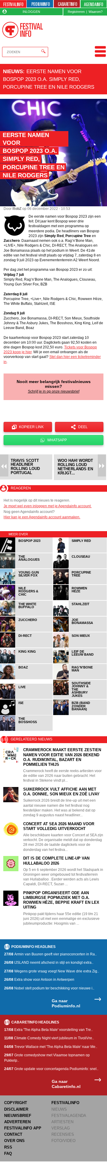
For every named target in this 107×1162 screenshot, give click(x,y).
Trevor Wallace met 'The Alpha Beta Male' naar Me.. (50, 1047)
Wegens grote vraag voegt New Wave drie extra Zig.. (51, 971)
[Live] (26, 698)
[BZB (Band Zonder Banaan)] (79, 714)
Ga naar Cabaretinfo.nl (66, 1084)
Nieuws (13, 71)
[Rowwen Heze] (79, 599)
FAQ (8, 1153)
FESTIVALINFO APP (22, 1128)
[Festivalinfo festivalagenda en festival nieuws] (13, 4)
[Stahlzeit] (79, 615)
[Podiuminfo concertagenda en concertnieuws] (40, 4)
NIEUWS (59, 1109)
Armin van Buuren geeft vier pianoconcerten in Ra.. (50, 954)
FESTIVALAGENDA (68, 1115)
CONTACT (13, 1134)
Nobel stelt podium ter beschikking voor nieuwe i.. (49, 988)
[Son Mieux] (79, 646)
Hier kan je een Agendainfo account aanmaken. (42, 517)
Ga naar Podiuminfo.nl (66, 1003)
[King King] (26, 662)
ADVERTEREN (17, 1122)
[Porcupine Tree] (79, 583)
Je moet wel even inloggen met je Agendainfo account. (48, 506)
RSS (8, 1147)
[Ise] (26, 714)
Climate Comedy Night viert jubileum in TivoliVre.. (49, 1038)
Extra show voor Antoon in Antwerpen (39, 979)
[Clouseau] (79, 567)
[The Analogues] (26, 567)
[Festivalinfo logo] (22, 30)
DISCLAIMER (16, 1109)
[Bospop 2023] (26, 551)
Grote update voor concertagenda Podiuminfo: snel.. (51, 1069)
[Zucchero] (26, 630)
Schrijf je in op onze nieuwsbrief (53, 391)
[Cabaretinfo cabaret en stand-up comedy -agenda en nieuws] (67, 4)
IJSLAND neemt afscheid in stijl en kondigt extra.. (48, 962)
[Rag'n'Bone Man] (79, 678)
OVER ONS (14, 1140)
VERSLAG (60, 1128)
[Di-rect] (26, 646)
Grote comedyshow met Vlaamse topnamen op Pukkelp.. (47, 1057)
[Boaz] (26, 678)
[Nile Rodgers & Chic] (26, 599)
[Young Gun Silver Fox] (26, 583)
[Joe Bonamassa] (79, 630)
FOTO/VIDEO (63, 1140)
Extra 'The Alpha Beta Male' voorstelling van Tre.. (48, 1030)
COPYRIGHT (15, 1102)
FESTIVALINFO (65, 1102)
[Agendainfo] (94, 4)
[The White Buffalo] (26, 615)
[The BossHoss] (26, 729)
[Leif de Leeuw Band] (79, 662)
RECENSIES (62, 1134)
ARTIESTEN (62, 1122)
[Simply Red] (79, 551)
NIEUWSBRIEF (17, 1115)
